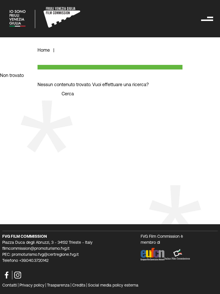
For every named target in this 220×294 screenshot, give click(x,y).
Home (44, 50)
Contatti (9, 285)
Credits (78, 285)
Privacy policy (31, 285)
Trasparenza (58, 285)
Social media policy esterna (113, 285)
